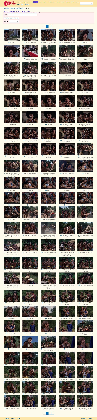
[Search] (91, 3)
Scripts (72, 2)
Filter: (5, 14)
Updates (7, 418)
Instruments (51, 2)
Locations (57, 2)
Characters (29, 2)
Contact (13, 418)
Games (44, 2)
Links (19, 418)
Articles (24, 2)
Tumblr (90, 418)
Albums (19, 2)
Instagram (83, 418)
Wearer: (6, 21)
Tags (22, 4)
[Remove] (17, 18)
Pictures (68, 2)
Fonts (40, 2)
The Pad (27, 4)
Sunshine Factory (10, 3)
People (62, 2)
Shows (77, 2)
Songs (18, 4)
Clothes (35, 2)
